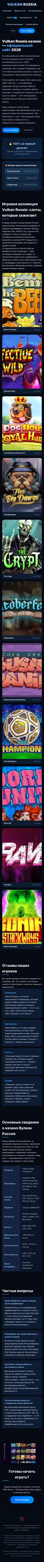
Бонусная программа (14, 24)
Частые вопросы (35, 11)
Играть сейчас (10, 130)
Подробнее (28, 130)
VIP (35, 17)
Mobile (11, 17)
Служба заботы (31, 24)
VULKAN (22, 4)
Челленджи (7, 11)
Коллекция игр (26, 17)
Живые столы (19, 11)
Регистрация (26, 30)
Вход (13, 31)
